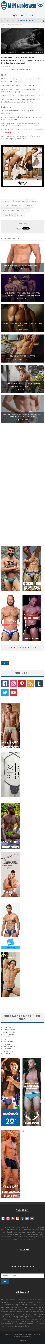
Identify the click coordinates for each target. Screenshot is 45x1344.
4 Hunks (6, 201)
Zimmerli (20, 215)
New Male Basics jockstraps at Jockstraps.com (22, 265)
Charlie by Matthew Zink (12, 206)
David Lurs (40, 95)
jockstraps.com (7, 113)
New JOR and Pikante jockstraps (22, 356)
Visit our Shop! (24, 15)
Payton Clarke (8, 215)
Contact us (22, 1341)
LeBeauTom (8, 1041)
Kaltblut (21, 99)
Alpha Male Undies (10, 1030)
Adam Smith (8, 1027)
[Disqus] (22, 457)
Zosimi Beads (8, 1053)
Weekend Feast (24, 69)
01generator (27, 1336)
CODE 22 (6, 1039)
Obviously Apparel (10, 1046)
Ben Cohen (37, 85)
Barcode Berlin (9, 1034)
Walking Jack (8, 1051)
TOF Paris (7, 1049)
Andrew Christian (9, 1032)
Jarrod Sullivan (8, 210)
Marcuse (6, 1044)
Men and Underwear (10, 69)
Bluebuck (6, 1037)
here (15, 119)
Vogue (10, 132)
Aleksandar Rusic (18, 201)
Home (3, 25)
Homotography (14, 91)
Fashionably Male (14, 81)
